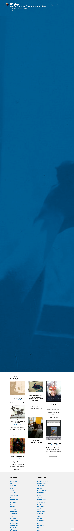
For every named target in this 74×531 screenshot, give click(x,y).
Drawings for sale (41, 499)
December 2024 (14, 487)
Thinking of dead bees (54, 443)
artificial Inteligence (42, 490)
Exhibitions (40, 501)
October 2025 (13, 481)
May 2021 (12, 508)
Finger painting (41, 502)
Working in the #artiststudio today (36, 441)
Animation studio (41, 483)
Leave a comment (10, 368)
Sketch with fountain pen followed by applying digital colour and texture (36, 398)
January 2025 (13, 485)
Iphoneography (41, 511)
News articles (40, 520)
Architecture (40, 485)
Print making (40, 525)
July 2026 (12, 480)
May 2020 (12, 516)
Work (15, 8)
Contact (26, 8)
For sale (39, 504)
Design (39, 495)
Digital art (39, 497)
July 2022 (12, 504)
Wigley (14, 4)
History (39, 508)
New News (39, 518)
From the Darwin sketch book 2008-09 (17, 422)
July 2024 (12, 488)
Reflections (40, 529)
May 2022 (12, 506)
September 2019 (14, 529)
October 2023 (13, 490)
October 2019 (13, 527)
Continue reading (17, 435)
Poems (39, 523)
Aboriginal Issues (41, 480)
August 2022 (13, 502)
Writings (20, 8)
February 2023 (14, 495)
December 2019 (14, 523)
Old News (39, 522)
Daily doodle (40, 494)
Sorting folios (17, 398)
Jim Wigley (40, 513)
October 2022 (13, 501)
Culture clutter (41, 492)
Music (38, 515)
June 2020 (13, 515)
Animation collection (42, 481)
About (11, 8)
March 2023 (13, 494)
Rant (38, 527)
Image (38, 509)
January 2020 (13, 522)
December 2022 (14, 499)
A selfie (53, 404)
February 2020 (14, 520)
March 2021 (13, 509)
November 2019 (14, 525)
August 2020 (13, 513)
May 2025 (12, 483)
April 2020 (13, 518)
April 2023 (13, 492)
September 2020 (14, 511)
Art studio (39, 488)
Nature (38, 516)
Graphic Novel (40, 506)
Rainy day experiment (18, 456)
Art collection (40, 487)
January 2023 (13, 497)
